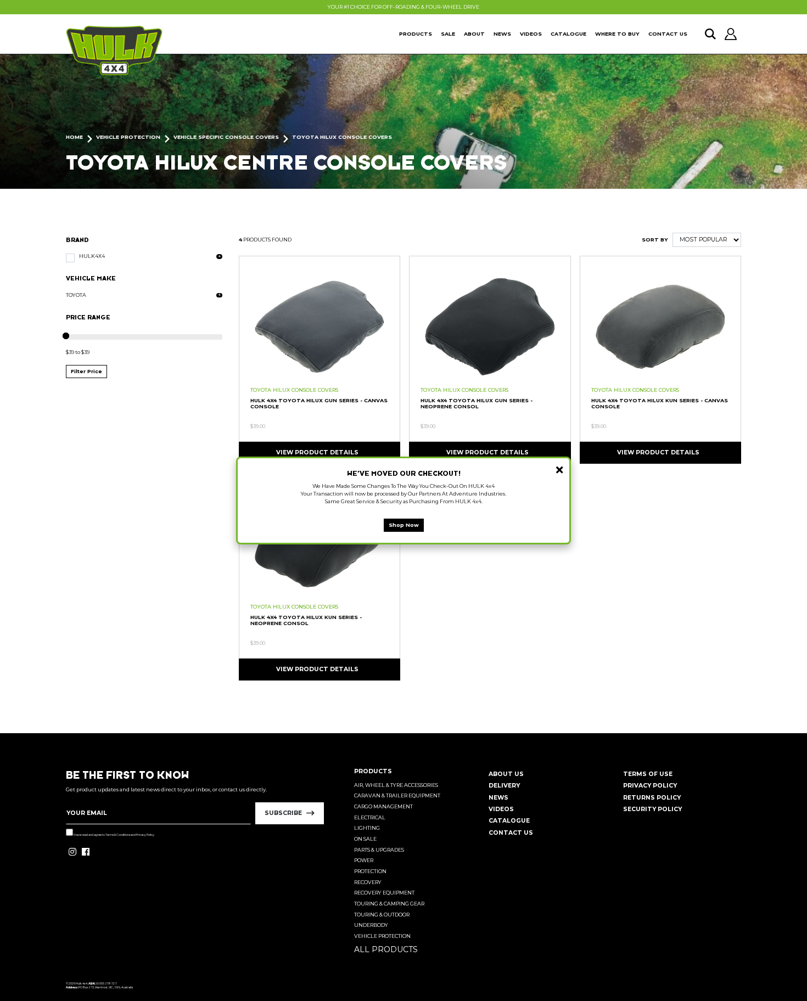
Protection (370, 871)
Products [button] (415, 34)
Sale (448, 34)
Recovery (368, 882)
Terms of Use (647, 774)
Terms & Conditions (117, 834)
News (502, 34)
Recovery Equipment (384, 893)
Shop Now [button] (404, 525)
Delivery (504, 785)
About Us (506, 774)
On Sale (365, 839)
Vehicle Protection (382, 936)
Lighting (367, 828)
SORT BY (655, 240)
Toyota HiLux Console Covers (294, 390)
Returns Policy (652, 797)
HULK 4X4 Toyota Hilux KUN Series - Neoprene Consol (306, 620)
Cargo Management (383, 806)
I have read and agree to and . (114, 834)
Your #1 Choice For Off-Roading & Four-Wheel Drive (403, 7)
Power (363, 860)
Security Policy (652, 809)
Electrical (369, 817)
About (474, 34)
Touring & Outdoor (382, 915)
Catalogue (568, 34)
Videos (531, 34)
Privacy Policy (145, 834)
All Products (386, 949)
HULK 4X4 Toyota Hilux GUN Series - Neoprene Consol (477, 403)
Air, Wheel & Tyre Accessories (396, 785)
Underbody (371, 925)
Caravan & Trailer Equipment (397, 795)
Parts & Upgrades (379, 850)
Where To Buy (617, 34)
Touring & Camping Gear (389, 904)
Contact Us (667, 34)
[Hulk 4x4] (114, 50)
